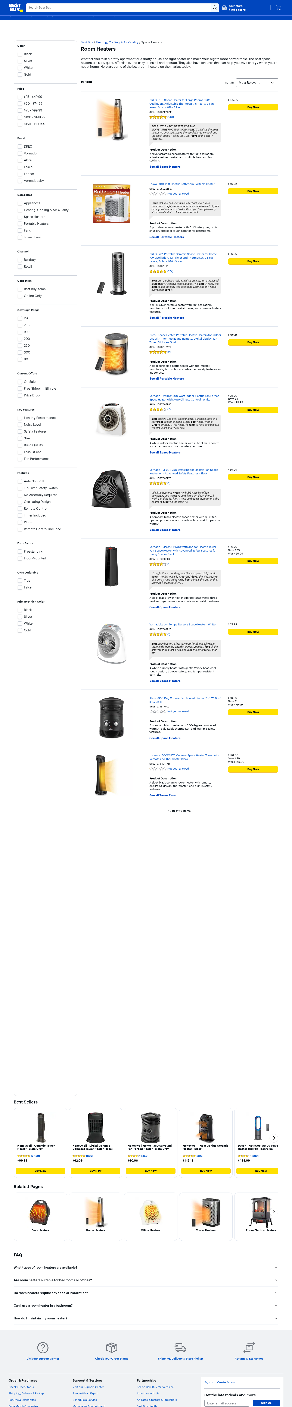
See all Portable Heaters (166, 237)
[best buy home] (16, 7)
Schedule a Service (85, 1399)
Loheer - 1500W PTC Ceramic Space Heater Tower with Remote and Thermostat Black (184, 757)
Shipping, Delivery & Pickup (26, 1393)
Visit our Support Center (88, 1387)
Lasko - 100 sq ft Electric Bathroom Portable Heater (182, 184)
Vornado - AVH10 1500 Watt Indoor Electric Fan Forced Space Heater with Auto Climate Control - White (184, 397)
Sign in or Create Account (220, 1382)
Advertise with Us (148, 1393)
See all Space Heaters (164, 167)
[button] (234, 8)
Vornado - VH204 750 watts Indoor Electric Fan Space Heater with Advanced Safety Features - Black (183, 471)
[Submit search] (215, 7)
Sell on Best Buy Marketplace (155, 1387)
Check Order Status (21, 1387)
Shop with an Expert (86, 1393)
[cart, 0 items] (278, 7)
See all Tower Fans (162, 795)
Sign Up (266, 1402)
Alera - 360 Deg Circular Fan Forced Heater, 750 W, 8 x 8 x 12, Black (185, 699)
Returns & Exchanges (22, 1399)
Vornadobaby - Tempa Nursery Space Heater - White (182, 624)
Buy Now (253, 107)
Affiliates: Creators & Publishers (157, 1399)
